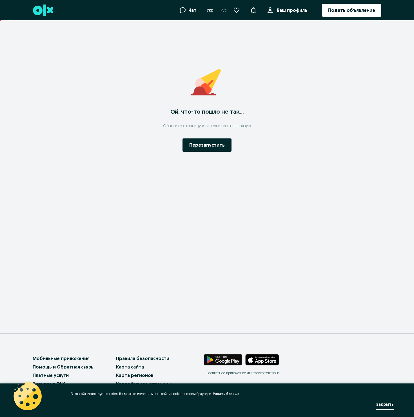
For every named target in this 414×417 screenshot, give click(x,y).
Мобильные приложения (61, 358)
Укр (210, 10)
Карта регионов (134, 375)
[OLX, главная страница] (43, 10)
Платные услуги (51, 375)
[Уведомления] (253, 10)
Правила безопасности (142, 358)
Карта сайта (130, 367)
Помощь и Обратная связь (63, 367)
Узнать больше (226, 394)
